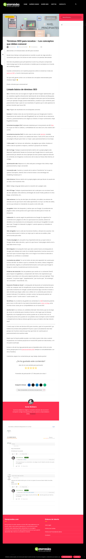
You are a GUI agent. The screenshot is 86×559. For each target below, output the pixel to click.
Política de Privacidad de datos (53, 532)
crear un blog (45, 303)
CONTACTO (62, 4)
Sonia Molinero (31, 407)
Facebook (32, 414)
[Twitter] (75, 4)
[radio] (26, 368)
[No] (84, 557)
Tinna (25, 459)
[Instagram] (78, 4)
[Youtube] (80, 4)
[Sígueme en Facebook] (32, 417)
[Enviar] (79, 17)
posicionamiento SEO (28, 349)
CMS (41, 301)
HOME (25, 4)
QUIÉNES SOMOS (34, 4)
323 (41, 47)
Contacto (47, 535)
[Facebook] (73, 4)
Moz (52, 125)
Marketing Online (9, 16)
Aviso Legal (48, 525)
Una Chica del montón (18, 475)
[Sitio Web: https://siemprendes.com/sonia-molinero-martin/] (29, 417)
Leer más (77, 556)
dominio (42, 134)
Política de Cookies (50, 528)
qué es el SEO (11, 73)
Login (53, 426)
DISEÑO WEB (44, 4)
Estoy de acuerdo (67, 556)
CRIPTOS (53, 4)
